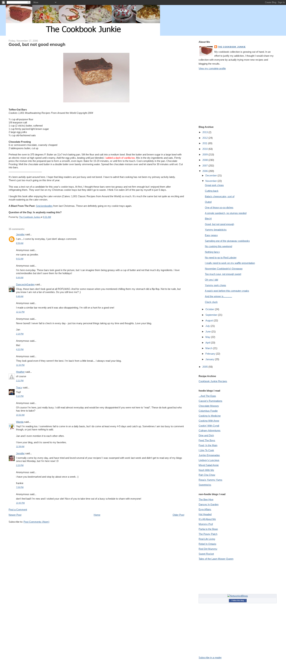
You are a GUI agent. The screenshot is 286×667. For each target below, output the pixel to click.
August (209, 320)
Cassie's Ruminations (210, 400)
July (208, 325)
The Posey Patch (208, 534)
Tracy (19, 387)
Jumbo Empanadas (209, 455)
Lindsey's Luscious (209, 460)
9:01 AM (19, 259)
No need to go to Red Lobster (221, 257)
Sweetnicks (205, 484)
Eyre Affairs (205, 509)
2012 (205, 137)
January (210, 359)
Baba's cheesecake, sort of (219, 196)
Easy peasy (211, 235)
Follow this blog (238, 600)
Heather (20, 371)
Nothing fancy (212, 252)
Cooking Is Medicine (210, 415)
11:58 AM (20, 446)
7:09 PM (20, 487)
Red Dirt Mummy (208, 548)
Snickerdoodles (44, 205)
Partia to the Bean (208, 529)
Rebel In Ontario (207, 543)
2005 (205, 366)
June (208, 331)
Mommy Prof (206, 524)
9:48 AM (19, 296)
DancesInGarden (25, 284)
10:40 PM (20, 503)
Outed (208, 201)
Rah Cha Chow (207, 474)
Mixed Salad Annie (209, 465)
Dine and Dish (206, 435)
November (211, 181)
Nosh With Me (206, 470)
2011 (205, 143)
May (208, 337)
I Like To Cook (206, 450)
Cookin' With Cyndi (209, 425)
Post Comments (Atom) (36, 521)
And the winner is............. (218, 296)
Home (97, 514)
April (208, 342)
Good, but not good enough (219, 224)
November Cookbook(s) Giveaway (224, 268)
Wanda (20, 421)
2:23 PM (20, 465)
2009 (205, 154)
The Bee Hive (206, 499)
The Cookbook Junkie (232, 47)
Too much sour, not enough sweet (223, 274)
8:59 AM (19, 243)
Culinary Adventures (209, 430)
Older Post (178, 514)
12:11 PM (20, 312)
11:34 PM (20, 365)
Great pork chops (214, 185)
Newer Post (15, 514)
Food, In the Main (208, 445)
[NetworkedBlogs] (237, 596)
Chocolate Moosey (209, 405)
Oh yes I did (211, 279)
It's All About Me (207, 519)
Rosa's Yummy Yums (210, 479)
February (210, 353)
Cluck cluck (211, 302)
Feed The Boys (207, 440)
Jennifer (20, 234)
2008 (205, 160)
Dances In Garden (208, 504)
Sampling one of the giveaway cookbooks (227, 240)
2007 (205, 165)
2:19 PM (20, 334)
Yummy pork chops (215, 285)
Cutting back (211, 190)
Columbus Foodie (208, 410)
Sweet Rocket (206, 553)
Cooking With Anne (209, 420)
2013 (205, 132)
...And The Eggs (207, 396)
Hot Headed (205, 514)
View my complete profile (212, 68)
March (209, 348)
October (210, 309)
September (211, 314)
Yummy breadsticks (216, 229)
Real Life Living (207, 539)
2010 (205, 148)
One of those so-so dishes (219, 207)
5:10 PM (20, 396)
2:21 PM (20, 380)
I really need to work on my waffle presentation (230, 263)
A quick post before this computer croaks (227, 290)
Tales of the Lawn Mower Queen (216, 558)
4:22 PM (20, 349)
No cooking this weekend (218, 246)
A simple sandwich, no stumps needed (225, 213)
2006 (205, 171)
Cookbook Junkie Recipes (213, 381)
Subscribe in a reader (210, 657)
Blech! (208, 218)
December (211, 175)
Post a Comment (18, 509)
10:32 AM (20, 415)
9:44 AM (19, 277)
